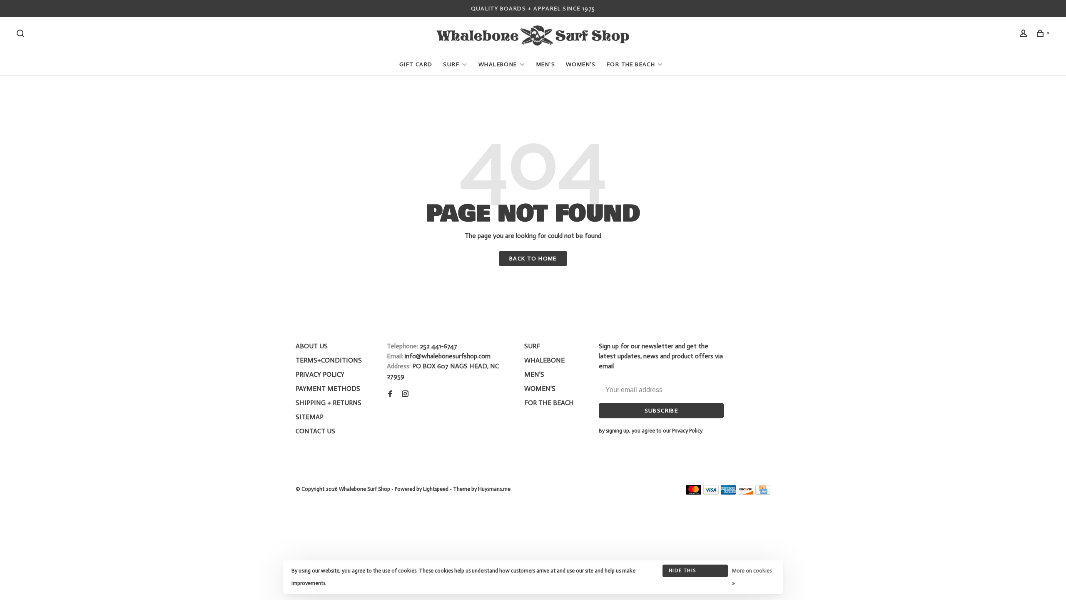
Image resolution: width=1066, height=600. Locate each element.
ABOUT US (312, 346)
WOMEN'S (581, 64)
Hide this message (682, 572)
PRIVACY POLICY (320, 374)
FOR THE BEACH (631, 64)
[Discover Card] (745, 492)
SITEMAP (310, 417)
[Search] (22, 34)
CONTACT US (315, 431)
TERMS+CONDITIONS (329, 360)
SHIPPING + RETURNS (328, 403)
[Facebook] (390, 394)
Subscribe (661, 410)
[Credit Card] (762, 492)
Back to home (533, 258)
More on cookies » (752, 577)
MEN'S (545, 64)
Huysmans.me (494, 489)
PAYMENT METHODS (328, 388)
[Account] (1025, 34)
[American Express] (728, 492)
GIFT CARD (416, 64)
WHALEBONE (498, 64)
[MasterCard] (693, 492)
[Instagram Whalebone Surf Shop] (405, 394)
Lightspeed (435, 489)
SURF (451, 64)
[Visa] (711, 492)
